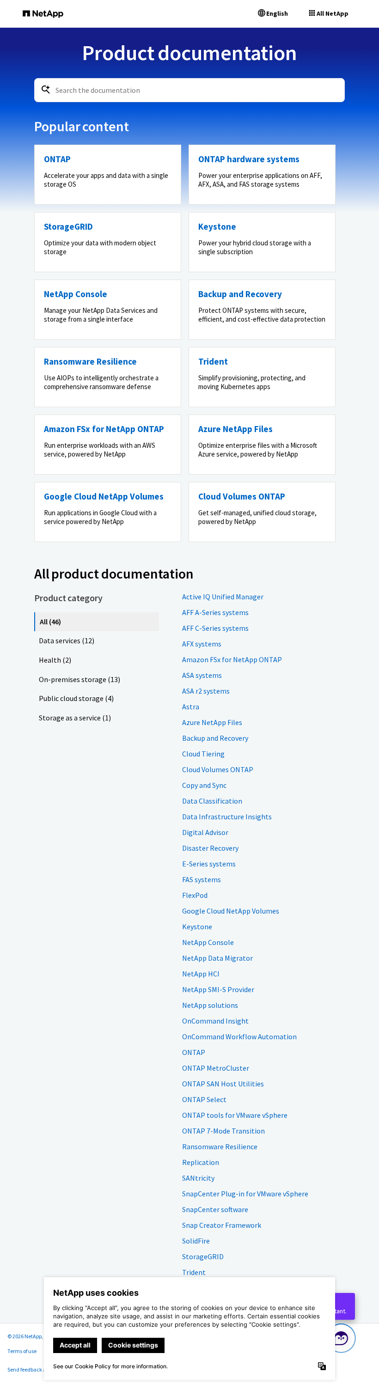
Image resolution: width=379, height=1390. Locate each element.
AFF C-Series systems (215, 628)
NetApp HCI (201, 973)
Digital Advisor (205, 832)
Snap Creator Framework (221, 1225)
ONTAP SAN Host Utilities (223, 1083)
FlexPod (195, 895)
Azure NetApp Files (212, 722)
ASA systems (202, 675)
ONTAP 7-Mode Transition (223, 1130)
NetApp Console (208, 942)
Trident (194, 1272)
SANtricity (198, 1178)
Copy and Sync (204, 785)
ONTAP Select (204, 1099)
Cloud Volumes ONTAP (217, 769)
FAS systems (201, 879)
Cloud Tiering (203, 753)
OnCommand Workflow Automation (239, 1036)
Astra (190, 706)
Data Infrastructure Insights (227, 816)
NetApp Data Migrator (217, 958)
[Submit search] (45, 89)
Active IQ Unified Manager (222, 596)
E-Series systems (209, 863)
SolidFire (196, 1240)
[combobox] (189, 90)
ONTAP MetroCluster (215, 1068)
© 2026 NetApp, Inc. (30, 1336)
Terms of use (22, 1350)
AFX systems (201, 643)
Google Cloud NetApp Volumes (230, 910)
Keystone (197, 926)
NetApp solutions (210, 1005)
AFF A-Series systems (215, 612)
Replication (200, 1162)
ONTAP (193, 1052)
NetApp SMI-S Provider (218, 989)
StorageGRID (203, 1256)
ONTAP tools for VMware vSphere (234, 1115)
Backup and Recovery (215, 738)
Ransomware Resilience (219, 1146)
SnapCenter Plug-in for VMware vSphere (245, 1193)
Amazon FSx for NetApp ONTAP (232, 659)
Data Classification (212, 800)
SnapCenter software (215, 1209)
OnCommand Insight (215, 1020)
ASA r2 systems (206, 690)
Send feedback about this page (43, 1369)
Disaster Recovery (210, 848)
